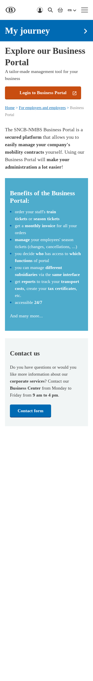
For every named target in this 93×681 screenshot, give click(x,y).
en (70, 10)
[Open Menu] (84, 10)
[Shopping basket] (60, 10)
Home (10, 108)
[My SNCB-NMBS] (40, 10)
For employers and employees (42, 108)
